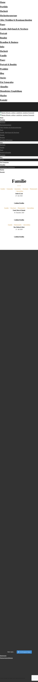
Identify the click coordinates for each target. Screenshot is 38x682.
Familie (3, 55)
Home (2, 2)
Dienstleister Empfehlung (11, 91)
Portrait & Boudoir (8, 64)
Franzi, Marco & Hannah (19, 210)
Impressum (3, 655)
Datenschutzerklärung (6, 658)
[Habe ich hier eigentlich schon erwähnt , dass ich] (19, 379)
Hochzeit (4, 11)
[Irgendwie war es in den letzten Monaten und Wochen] (19, 348)
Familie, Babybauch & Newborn (14, 29)
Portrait (3, 33)
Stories (3, 78)
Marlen (3, 95)
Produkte (4, 69)
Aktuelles (4, 86)
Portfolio (4, 6)
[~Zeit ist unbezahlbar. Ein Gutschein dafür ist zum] (19, 505)
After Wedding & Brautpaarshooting (16, 20)
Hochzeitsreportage (8, 15)
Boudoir (3, 38)
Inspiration (18, 189)
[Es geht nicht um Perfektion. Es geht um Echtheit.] (19, 558)
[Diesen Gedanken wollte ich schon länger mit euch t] (19, 297)
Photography (33, 189)
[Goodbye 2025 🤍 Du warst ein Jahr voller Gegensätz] (19, 424)
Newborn (25, 189)
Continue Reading (19, 203)
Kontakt (3, 100)
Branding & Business (9, 42)
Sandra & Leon (19, 193)
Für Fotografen (6, 82)
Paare (2, 24)
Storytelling (19, 191)
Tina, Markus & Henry (19, 227)
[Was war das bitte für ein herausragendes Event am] (19, 610)
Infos (2, 46)
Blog (2, 73)
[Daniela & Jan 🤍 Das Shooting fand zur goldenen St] (19, 263)
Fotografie (10, 189)
